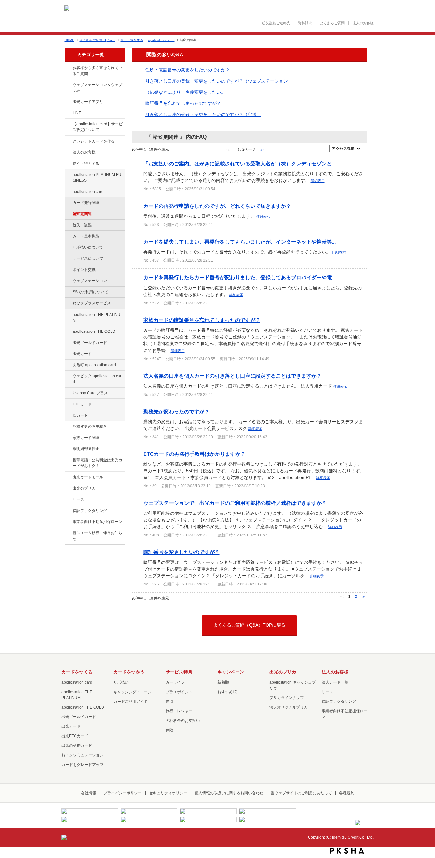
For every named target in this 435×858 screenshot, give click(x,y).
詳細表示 (318, 181)
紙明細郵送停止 (86, 449)
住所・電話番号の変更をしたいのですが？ (187, 69)
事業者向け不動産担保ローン (97, 522)
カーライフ (175, 682)
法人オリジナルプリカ (288, 707)
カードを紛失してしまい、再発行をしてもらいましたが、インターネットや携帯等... (239, 241)
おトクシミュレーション (82, 755)
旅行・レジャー (179, 711)
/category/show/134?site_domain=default (68, 68)
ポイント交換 (84, 269)
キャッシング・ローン (132, 692)
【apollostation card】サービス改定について (98, 127)
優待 (169, 701)
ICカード (80, 415)
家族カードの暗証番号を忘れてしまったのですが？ (201, 320)
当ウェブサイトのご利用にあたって (301, 793)
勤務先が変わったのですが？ (176, 411)
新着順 (223, 682)
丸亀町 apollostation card (94, 365)
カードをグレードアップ (82, 764)
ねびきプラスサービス (92, 303)
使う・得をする (132, 40)
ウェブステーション (90, 281)
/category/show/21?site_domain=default (68, 152)
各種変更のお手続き (90, 426)
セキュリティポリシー (168, 793)
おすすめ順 (227, 692)
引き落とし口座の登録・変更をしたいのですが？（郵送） (203, 114)
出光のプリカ (84, 488)
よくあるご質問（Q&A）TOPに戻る (249, 625)
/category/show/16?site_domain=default (68, 488)
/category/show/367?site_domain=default (68, 393)
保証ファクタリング (90, 510)
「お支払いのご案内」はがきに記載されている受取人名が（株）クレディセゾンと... (239, 163)
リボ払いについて (88, 247)
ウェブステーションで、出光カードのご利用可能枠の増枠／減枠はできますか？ (235, 503)
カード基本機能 (86, 236)
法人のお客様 (363, 23)
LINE (77, 113)
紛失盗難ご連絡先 (276, 23)
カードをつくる (77, 671)
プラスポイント (179, 692)
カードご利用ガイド (130, 701)
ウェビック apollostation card (97, 379)
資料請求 (305, 23)
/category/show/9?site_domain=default (68, 164)
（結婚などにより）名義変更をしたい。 (185, 92)
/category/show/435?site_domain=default (68, 102)
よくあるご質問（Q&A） (97, 40)
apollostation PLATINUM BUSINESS (97, 177)
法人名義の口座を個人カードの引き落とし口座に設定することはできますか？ (232, 376)
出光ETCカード (74, 736)
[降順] (365, 151)
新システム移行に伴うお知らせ (97, 536)
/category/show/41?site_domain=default (68, 315)
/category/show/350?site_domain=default (68, 533)
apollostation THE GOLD (94, 331)
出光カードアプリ (88, 101)
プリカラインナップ (286, 697)
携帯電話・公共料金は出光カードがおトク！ (97, 463)
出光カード (82, 354)
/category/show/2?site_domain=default (68, 141)
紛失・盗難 (82, 225)
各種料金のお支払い (183, 720)
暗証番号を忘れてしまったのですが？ (183, 103)
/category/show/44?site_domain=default (68, 332)
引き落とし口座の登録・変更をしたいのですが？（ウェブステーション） (218, 81)
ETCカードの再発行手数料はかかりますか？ (194, 454)
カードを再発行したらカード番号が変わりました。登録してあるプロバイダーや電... (239, 277)
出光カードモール (88, 477)
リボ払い (121, 682)
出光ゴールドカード (90, 342)
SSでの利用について (90, 292)
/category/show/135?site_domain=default (68, 85)
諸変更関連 (82, 214)
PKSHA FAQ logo (347, 851)
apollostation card (161, 40)
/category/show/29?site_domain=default (68, 192)
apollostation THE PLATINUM (96, 317)
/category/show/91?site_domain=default (68, 376)
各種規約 (346, 793)
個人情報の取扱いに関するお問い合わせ (229, 793)
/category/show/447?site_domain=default (68, 175)
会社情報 (88, 793)
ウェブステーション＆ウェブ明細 (97, 88)
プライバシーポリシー (122, 793)
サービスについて (88, 258)
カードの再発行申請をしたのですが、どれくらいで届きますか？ (217, 206)
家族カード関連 (86, 437)
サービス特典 (179, 671)
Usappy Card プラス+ (91, 393)
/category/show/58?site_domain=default (68, 343)
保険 (169, 730)
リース (78, 499)
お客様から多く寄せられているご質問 (97, 71)
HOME (69, 40)
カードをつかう (129, 671)
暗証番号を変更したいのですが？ (181, 552)
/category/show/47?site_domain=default (68, 354)
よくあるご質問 (332, 23)
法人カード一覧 (335, 682)
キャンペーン (231, 671)
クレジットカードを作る (94, 141)
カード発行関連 (86, 202)
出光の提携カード (76, 745)
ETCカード (82, 404)
